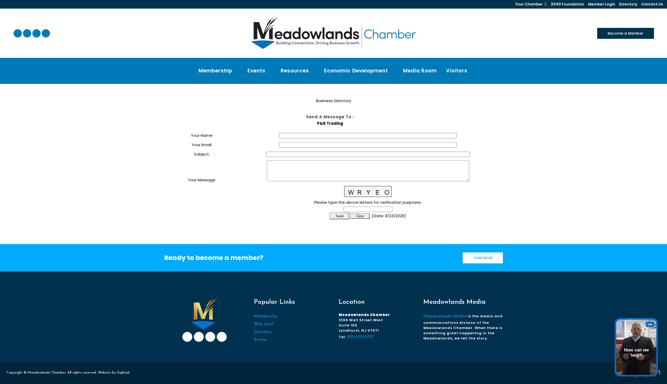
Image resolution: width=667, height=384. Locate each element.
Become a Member (626, 33)
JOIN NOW (482, 258)
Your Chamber (529, 4)
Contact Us (652, 4)
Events (260, 340)
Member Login (601, 4)
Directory (628, 4)
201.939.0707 (360, 337)
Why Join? (263, 324)
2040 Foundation (567, 4)
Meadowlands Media (445, 316)
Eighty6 (123, 373)
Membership (266, 316)
